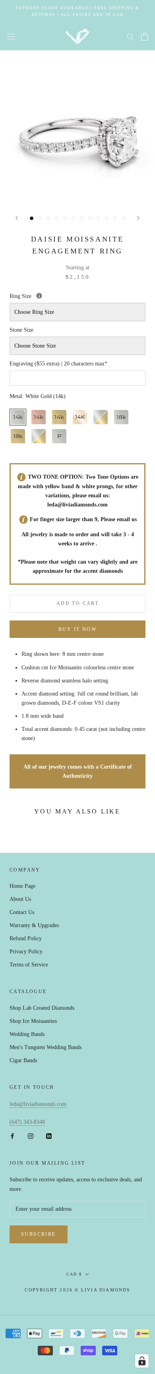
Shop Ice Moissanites (33, 1021)
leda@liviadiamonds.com (77, 505)
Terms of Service (29, 965)
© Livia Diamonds (102, 1289)
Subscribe (38, 1234)
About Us (20, 899)
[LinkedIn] (49, 1135)
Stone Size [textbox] (21, 330)
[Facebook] (12, 1135)
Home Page (22, 886)
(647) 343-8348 (27, 1122)
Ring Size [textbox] (58, 295)
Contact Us (22, 912)
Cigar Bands (23, 1060)
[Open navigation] (11, 37)
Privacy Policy (26, 952)
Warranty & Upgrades (34, 925)
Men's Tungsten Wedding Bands (45, 1047)
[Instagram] (30, 1135)
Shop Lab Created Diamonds (42, 1008)
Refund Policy (26, 938)
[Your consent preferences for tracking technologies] (142, 1361)
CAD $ (74, 1274)
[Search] (130, 36)
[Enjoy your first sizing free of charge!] (39, 296)
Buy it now (77, 629)
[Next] (138, 218)
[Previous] (16, 218)
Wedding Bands (27, 1034)
